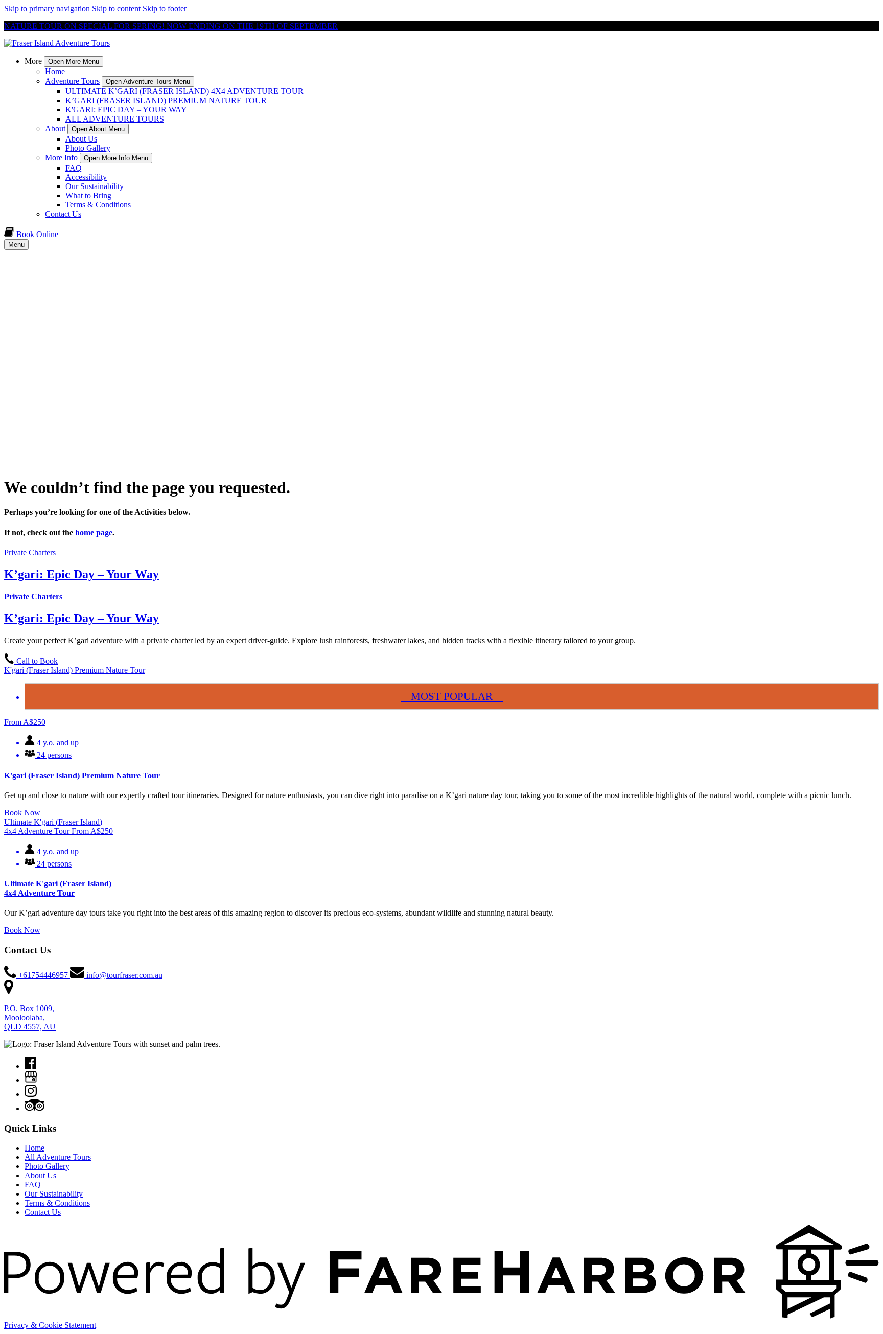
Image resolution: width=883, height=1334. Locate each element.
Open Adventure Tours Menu (148, 81)
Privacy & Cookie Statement (50, 1325)
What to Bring (88, 195)
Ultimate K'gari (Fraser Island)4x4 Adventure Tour (57, 888)
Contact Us (63, 213)
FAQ (73, 167)
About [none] (55, 128)
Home (55, 71)
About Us (81, 138)
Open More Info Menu (116, 158)
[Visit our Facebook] (30, 1066)
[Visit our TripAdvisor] (34, 1108)
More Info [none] (61, 157)
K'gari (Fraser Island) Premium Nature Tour (82, 775)
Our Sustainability (94, 186)
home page (93, 532)
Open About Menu (98, 129)
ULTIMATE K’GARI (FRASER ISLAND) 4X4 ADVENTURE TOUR (184, 91)
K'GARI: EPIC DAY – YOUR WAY (126, 109)
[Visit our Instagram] (31, 1094)
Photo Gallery (87, 148)
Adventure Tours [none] (72, 81)
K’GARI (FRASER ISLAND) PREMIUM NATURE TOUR (166, 100)
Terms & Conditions (98, 204)
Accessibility (86, 177)
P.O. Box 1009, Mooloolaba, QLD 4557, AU (30, 1017)
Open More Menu (73, 61)
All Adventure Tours (58, 1157)
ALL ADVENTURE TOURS (114, 118)
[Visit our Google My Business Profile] (31, 1079)
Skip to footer (165, 8)
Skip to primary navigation (47, 8)
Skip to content (116, 8)
